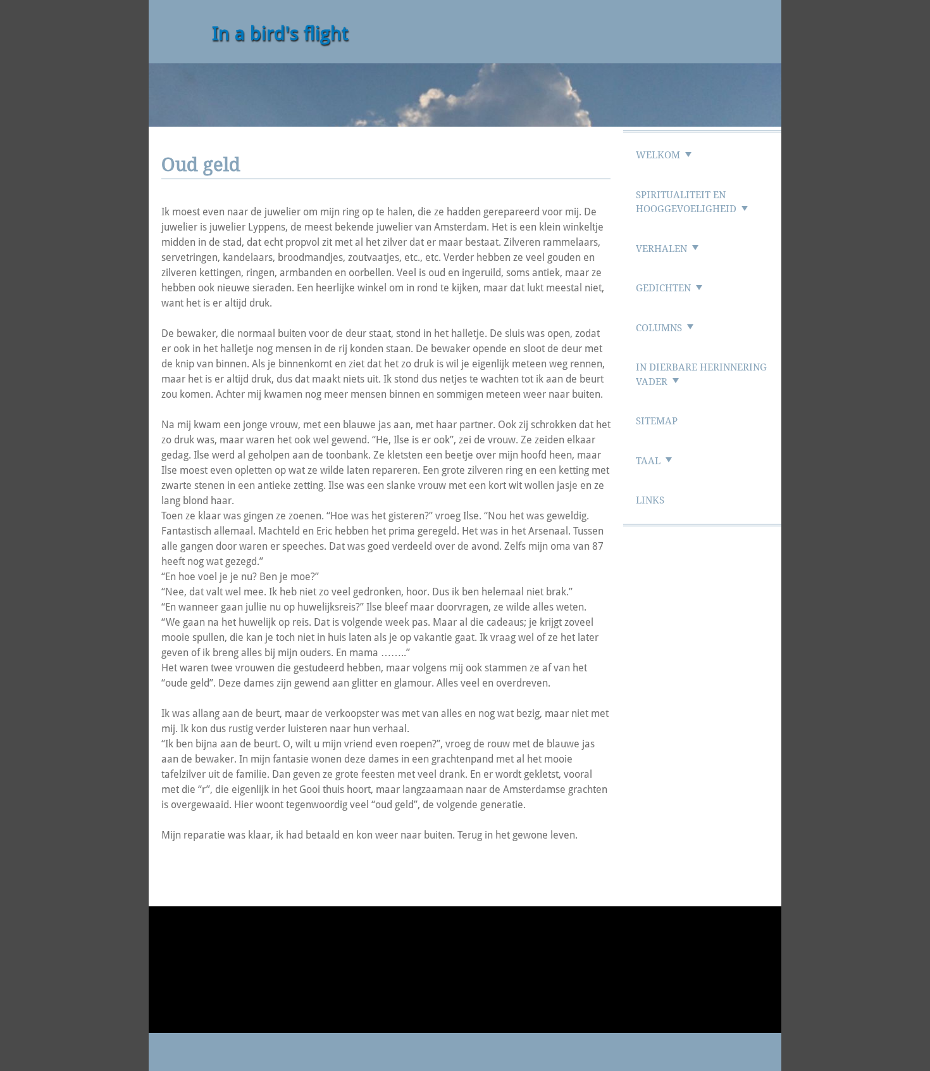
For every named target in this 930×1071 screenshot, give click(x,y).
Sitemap (657, 421)
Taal (648, 461)
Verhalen (661, 249)
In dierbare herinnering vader (701, 375)
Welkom (658, 155)
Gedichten (663, 288)
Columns (659, 328)
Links (650, 500)
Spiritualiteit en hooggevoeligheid (686, 202)
